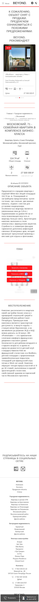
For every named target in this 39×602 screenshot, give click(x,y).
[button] (17, 68)
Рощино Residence (19, 558)
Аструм (19, 542)
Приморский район (19, 516)
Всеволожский (20, 529)
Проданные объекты (19, 489)
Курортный (19, 527)
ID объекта (14, 183)
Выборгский (19, 531)
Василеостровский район (19, 514)
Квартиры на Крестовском (19, 502)
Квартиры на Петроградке (19, 507)
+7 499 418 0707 (21, 583)
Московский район (19, 512)
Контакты (19, 487)
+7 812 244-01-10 (21, 569)
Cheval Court (19, 561)
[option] (19, 70)
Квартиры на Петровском (19, 509)
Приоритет (19, 549)
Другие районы (19, 519)
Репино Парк (19, 556)
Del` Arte (20, 544)
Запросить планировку (19, 268)
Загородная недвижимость (19, 523)
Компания (19, 485)
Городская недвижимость (19, 496)
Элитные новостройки (19, 538)
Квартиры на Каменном (19, 504)
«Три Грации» (19, 551)
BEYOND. (19, 481)
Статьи (19, 492)
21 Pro (19, 554)
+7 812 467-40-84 (21, 577)
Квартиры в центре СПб (19, 500)
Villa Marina (19, 546)
